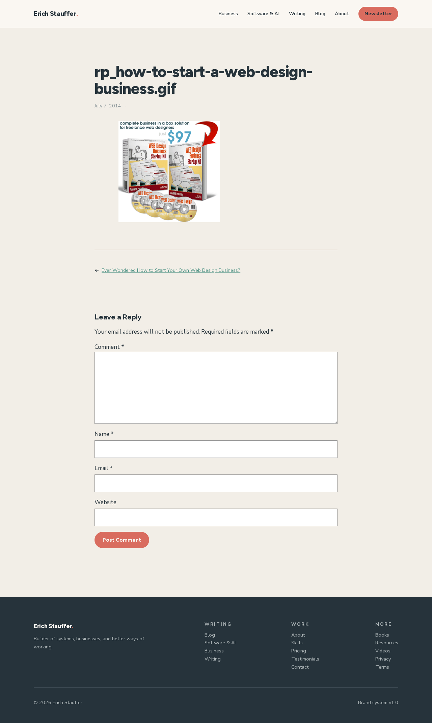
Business (214, 650)
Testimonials (305, 658)
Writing (213, 658)
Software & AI (220, 642)
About (298, 634)
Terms (382, 667)
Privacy (383, 658)
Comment (109, 347)
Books (382, 634)
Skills (297, 642)
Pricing (298, 650)
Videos (382, 650)
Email (103, 468)
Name (104, 434)
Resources (386, 642)
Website (105, 502)
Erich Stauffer (55, 14)
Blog (210, 634)
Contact (299, 667)
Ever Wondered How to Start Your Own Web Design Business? (171, 270)
